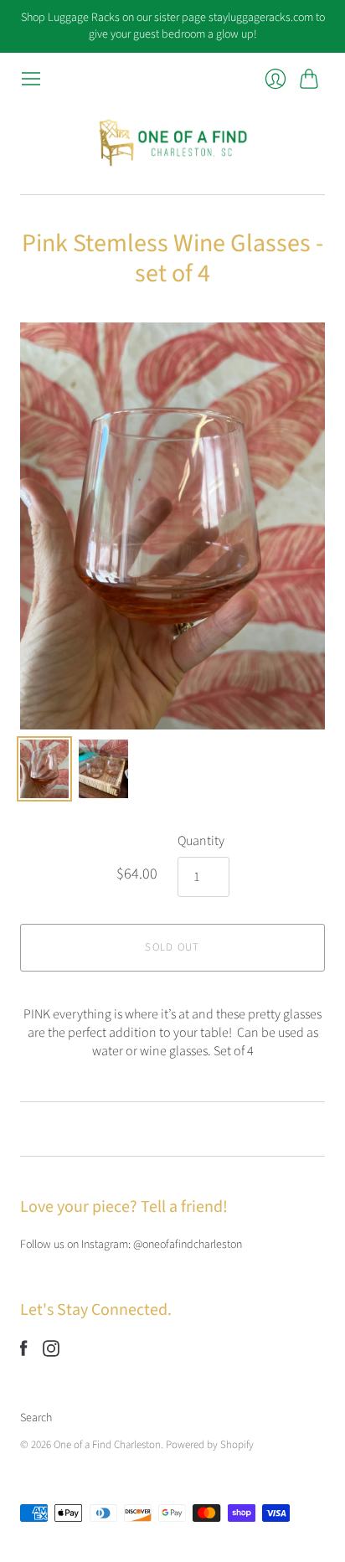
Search (36, 1418)
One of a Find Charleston (107, 1444)
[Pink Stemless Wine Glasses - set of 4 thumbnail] (44, 769)
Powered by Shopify (210, 1444)
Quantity (201, 841)
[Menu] (31, 78)
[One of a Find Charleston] (172, 142)
